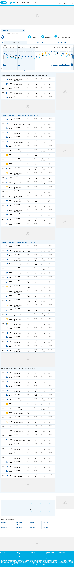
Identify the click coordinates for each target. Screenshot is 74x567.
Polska (18, 2)
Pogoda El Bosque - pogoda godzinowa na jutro (14, 115)
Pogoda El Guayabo (46, 524)
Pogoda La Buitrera (32, 527)
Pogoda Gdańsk (32, 552)
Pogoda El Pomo (45, 522)
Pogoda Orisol (3, 524)
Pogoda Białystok (3, 552)
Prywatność (22, 558)
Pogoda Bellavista (3, 522)
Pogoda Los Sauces (4, 527)
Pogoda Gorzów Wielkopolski (49, 552)
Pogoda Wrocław (3, 556)
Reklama (12, 558)
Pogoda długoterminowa (38, 42)
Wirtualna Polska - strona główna (3, 2)
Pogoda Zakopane (18, 556)
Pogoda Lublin (32, 553)
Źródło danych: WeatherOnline (54, 558)
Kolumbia (8, 26)
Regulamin (38, 558)
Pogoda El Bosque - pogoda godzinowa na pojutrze (15, 242)
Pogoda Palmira (31, 524)
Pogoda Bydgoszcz (18, 552)
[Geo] (23, 30)
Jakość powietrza (35, 2)
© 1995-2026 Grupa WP (4, 558)
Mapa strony (45, 558)
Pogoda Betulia (31, 522)
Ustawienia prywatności (30, 558)
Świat (28, 2)
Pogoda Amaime (45, 527)
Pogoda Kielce (2, 553)
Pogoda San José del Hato (19, 524)
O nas (17, 558)
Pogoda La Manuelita (18, 522)
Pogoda (11, 3)
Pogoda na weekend (62, 42)
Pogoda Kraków (17, 553)
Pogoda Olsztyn (61, 553)
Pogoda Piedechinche (18, 527)
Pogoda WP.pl (3, 26)
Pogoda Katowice (62, 552)
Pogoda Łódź (46, 553)
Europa (23, 2)
